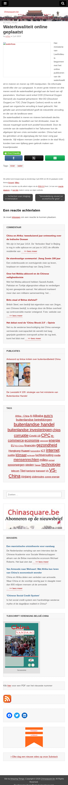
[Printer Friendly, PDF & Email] (12, 153)
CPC (45, 435)
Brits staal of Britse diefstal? (21, 300)
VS (47, 471)
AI (31, 415)
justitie (11, 455)
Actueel (7, 23)
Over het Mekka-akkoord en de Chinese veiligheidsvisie (27, 275)
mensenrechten (26, 460)
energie (54, 440)
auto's (48, 415)
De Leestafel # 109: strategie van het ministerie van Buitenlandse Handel (32, 394)
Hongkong (14, 450)
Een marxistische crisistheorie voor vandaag (30, 546)
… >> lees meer (29, 251)
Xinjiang (26, 476)
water (20, 166)
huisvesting (35, 451)
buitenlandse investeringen (30, 430)
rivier (12, 166)
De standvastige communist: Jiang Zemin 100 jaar (33, 258)
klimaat (21, 455)
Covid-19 (34, 435)
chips (57, 430)
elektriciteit (44, 441)
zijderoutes (38, 476)
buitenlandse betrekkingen (34, 419)
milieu (44, 460)
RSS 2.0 (41, 186)
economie (32, 440)
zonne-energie (52, 476)
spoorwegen (16, 464)
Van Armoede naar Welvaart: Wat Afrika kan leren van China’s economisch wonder (32, 571)
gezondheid (46, 445)
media (57, 455)
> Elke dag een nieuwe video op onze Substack (34, 756)
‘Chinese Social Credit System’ (23, 595)
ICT (43, 450)
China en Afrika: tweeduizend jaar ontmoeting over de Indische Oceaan (33, 237)
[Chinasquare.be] (34, 14)
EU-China (19, 446)
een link (15, 190)
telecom (15, 471)
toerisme (30, 470)
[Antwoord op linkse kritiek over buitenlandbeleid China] (18, 374)
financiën (30, 445)
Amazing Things (17, 779)
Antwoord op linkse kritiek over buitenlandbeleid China (33, 359)
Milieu (14, 23)
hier (9, 685)
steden (29, 464)
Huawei (25, 450)
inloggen (16, 217)
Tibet (23, 470)
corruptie (21, 435)
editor (8, 36)
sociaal (51, 460)
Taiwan (37, 465)
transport (40, 470)
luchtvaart (31, 455)
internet (52, 450)
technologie (50, 464)
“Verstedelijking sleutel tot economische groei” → (51, 197)
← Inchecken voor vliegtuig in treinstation (17, 197)
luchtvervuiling (44, 455)
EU (13, 445)
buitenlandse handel (34, 424)
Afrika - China (22, 416)
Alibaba (38, 415)
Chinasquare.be (48, 779)
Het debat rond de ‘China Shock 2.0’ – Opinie (30, 322)
